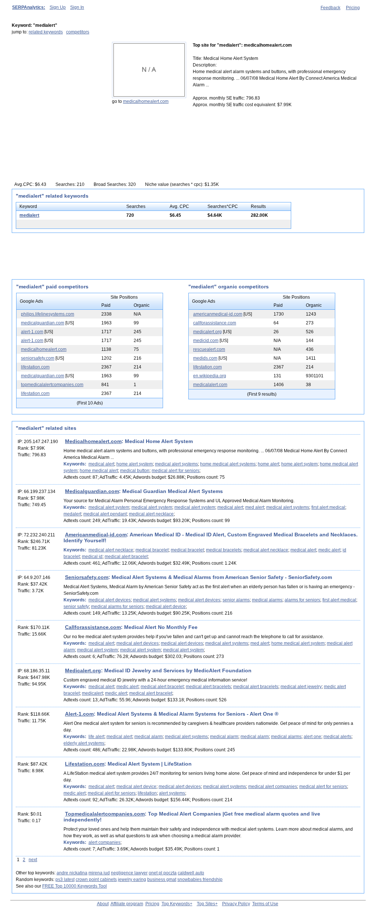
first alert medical (328, 507)
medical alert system (108, 507)
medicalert (92, 693)
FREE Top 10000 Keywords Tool (74, 886)
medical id (92, 556)
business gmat (161, 879)
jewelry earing (132, 879)
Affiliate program (127, 903)
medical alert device (166, 606)
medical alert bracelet (126, 556)
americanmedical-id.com (217, 314)
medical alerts (337, 736)
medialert (29, 215)
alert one (312, 736)
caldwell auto (191, 872)
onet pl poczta (163, 872)
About (103, 903)
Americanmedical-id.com (96, 534)
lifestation (147, 793)
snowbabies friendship (200, 879)
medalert (72, 514)
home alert (268, 464)
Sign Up (58, 7)
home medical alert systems (228, 464)
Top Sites (206, 903)
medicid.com (205, 340)
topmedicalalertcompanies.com (52, 384)
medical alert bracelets (208, 686)
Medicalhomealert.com (93, 441)
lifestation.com (35, 367)
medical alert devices (109, 600)
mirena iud (99, 872)
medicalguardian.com (42, 322)
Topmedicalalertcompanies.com (105, 814)
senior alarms (236, 600)
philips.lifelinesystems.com (47, 314)
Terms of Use (265, 903)
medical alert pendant (105, 514)
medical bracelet (152, 550)
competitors (77, 32)
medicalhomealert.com (146, 101)
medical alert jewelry (301, 686)
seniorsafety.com (37, 358)
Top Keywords (176, 903)
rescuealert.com (209, 349)
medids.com (205, 358)
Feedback (330, 7)
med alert (254, 507)
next (33, 859)
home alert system (134, 464)
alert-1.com (32, 331)
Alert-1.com (79, 714)
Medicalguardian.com (92, 491)
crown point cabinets (96, 879)
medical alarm (148, 736)
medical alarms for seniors (117, 606)
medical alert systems (176, 464)
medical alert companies (272, 786)
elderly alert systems (84, 743)
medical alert (101, 464)
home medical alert (99, 470)
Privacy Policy (236, 903)
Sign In (77, 7)
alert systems (172, 793)
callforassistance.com (214, 322)
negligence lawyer (129, 872)
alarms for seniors (302, 600)
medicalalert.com (210, 384)
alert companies (104, 842)
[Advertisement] (58, 88)
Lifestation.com (84, 764)
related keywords (46, 32)
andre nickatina (72, 872)
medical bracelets (223, 550)
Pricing (353, 7)
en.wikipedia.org (209, 375)
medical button (134, 470)
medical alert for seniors (175, 470)
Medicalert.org (83, 670)
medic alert (329, 550)
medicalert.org (207, 331)
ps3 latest (65, 879)
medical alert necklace (151, 514)
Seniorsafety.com (86, 577)
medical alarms (267, 600)
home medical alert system (298, 643)
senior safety (76, 606)
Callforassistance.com (93, 627)
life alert (96, 736)
